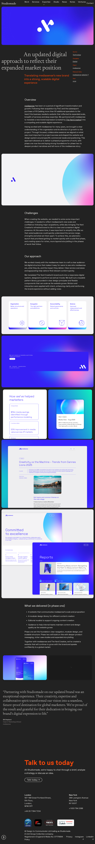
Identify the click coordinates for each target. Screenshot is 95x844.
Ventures (82, 2)
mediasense (29, 106)
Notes (72, 2)
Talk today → (33, 779)
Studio (56, 2)
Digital (75, 62)
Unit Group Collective (35, 834)
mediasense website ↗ (81, 75)
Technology (77, 55)
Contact (90, 3)
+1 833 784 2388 (76, 808)
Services (35, 2)
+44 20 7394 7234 (32, 811)
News (64, 2)
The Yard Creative (73, 120)
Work (26, 2)
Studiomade (8, 3)
